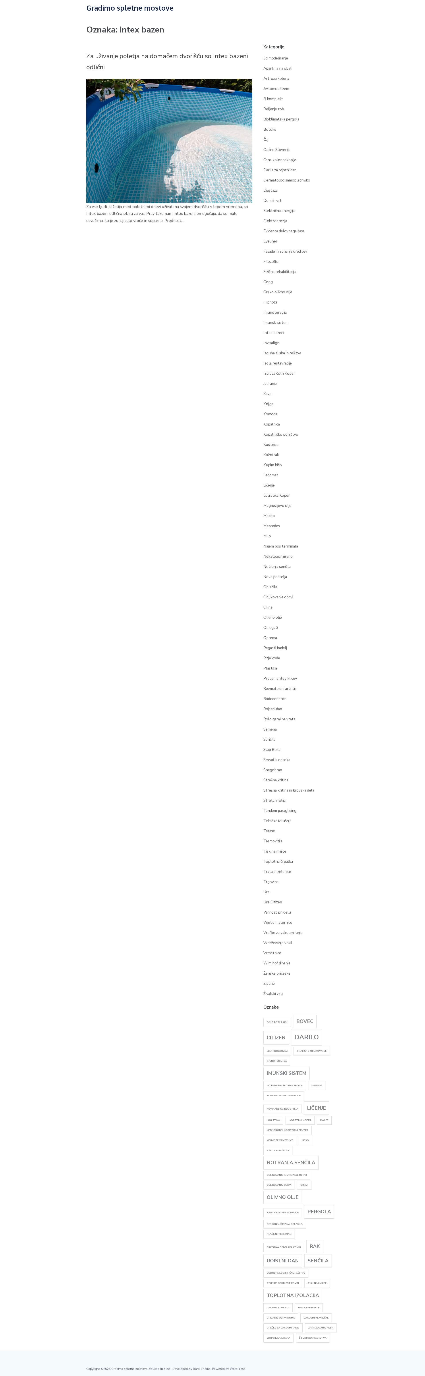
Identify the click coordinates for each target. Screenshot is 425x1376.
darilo (306, 1037)
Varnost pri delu (277, 912)
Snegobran (272, 770)
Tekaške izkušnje (277, 820)
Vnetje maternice (277, 922)
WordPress (237, 1369)
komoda (317, 1085)
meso (305, 1140)
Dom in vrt (272, 200)
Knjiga (268, 404)
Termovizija (272, 841)
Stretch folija (274, 800)
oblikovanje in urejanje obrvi (287, 1175)
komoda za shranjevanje (284, 1095)
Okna (267, 607)
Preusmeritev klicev (280, 678)
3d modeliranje (275, 58)
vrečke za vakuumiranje (283, 1327)
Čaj (265, 139)
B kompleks (273, 98)
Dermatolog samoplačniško (286, 180)
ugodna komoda (278, 1307)
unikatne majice (308, 1307)
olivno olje (283, 1197)
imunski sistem (286, 1073)
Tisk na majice (274, 851)
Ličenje (269, 485)
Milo (267, 536)
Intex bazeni (273, 332)
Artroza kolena (276, 78)
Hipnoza (270, 302)
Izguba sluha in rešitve (282, 353)
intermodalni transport (285, 1085)
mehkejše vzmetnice (280, 1140)
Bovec (304, 1021)
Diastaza (270, 190)
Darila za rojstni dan (279, 170)
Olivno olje (272, 617)
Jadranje (270, 383)
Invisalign (271, 342)
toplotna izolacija (293, 1295)
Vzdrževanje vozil (277, 942)
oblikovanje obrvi (279, 1185)
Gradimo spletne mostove (130, 7)
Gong (268, 281)
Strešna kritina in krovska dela (288, 790)
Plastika (270, 668)
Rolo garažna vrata (279, 719)
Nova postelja (275, 576)
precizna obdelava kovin (284, 1247)
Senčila (269, 739)
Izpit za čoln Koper (279, 373)
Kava (267, 393)
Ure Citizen (272, 902)
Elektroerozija (275, 220)
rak (315, 1246)
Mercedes (271, 526)
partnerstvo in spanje (283, 1212)
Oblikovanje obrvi (278, 597)
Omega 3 (270, 627)
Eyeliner (270, 241)
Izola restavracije (277, 363)
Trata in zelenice (277, 871)
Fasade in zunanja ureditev (285, 251)
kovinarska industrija (282, 1109)
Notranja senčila (277, 566)
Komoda (270, 414)
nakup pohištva (278, 1150)
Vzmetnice (272, 953)
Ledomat (270, 475)
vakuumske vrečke (316, 1317)
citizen (276, 1037)
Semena (270, 729)
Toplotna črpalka (278, 861)
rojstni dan (283, 1261)
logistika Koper (300, 1120)
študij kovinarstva (312, 1338)
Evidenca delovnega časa (284, 231)
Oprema (270, 637)
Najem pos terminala (280, 546)
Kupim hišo (272, 465)
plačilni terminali (279, 1234)
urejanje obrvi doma (281, 1317)
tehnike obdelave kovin (283, 1283)
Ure (266, 892)
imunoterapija (277, 1061)
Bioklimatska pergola (281, 119)
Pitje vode (271, 658)
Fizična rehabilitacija (279, 271)
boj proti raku (277, 1022)
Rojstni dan (272, 709)
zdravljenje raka (278, 1338)
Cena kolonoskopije (279, 159)
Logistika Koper (276, 495)
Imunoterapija (275, 312)
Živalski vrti (273, 993)
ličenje (316, 1108)
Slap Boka (271, 749)
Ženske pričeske (276, 973)
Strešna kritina (275, 780)
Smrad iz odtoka (276, 759)
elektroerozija (277, 1051)
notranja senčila (291, 1162)
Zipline (269, 983)
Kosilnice (270, 444)
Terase (269, 831)
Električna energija (279, 210)
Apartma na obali (277, 68)
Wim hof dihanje (276, 963)
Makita (269, 515)
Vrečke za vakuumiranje (283, 932)
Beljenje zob (273, 109)
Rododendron (274, 698)
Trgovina (270, 881)
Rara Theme (202, 1369)
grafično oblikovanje (311, 1051)
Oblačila (270, 587)
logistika (273, 1120)
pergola (319, 1211)
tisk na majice (317, 1283)
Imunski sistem (275, 322)
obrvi (304, 1185)
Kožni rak (271, 454)
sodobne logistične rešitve (286, 1273)
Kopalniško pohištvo (280, 434)
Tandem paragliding (279, 810)
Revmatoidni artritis (280, 688)
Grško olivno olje (277, 292)
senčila (318, 1261)
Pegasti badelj (275, 648)
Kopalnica (271, 424)
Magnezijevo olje (277, 505)
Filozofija (270, 261)
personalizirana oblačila (285, 1224)
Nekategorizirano (278, 556)
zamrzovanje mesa (320, 1327)
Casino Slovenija (276, 149)
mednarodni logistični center (287, 1130)
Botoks (269, 129)
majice (324, 1120)
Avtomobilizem (276, 88)
